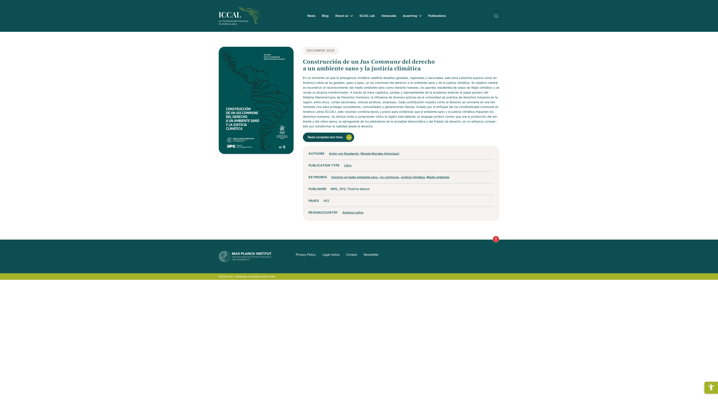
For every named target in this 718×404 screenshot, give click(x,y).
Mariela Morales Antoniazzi (379, 153)
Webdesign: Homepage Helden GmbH (255, 276)
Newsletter (371, 254)
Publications (437, 16)
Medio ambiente (437, 177)
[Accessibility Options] (711, 388)
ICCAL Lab (367, 16)
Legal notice (331, 254)
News (311, 16)
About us (341, 16)
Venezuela (388, 16)
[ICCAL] (239, 16)
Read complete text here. (325, 137)
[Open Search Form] (496, 16)
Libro (348, 165)
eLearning (410, 16)
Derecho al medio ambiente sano (354, 177)
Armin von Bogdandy (344, 153)
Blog (325, 16)
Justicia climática (413, 177)
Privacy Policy (306, 254)
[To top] (496, 239)
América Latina (352, 212)
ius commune (389, 177)
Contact (351, 254)
